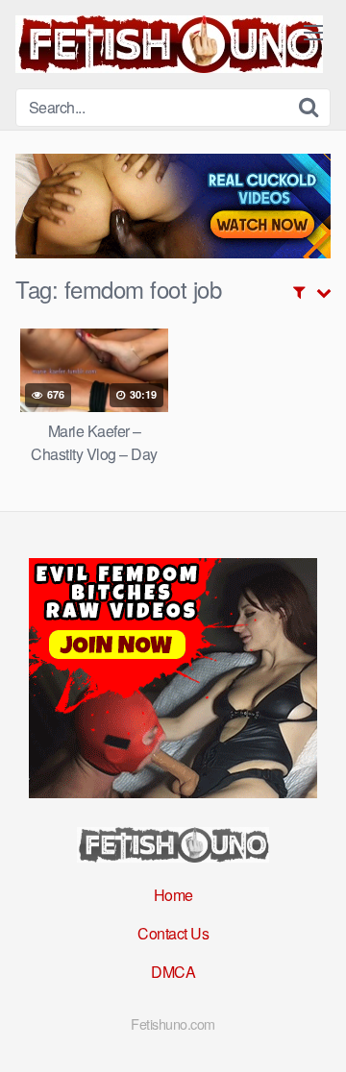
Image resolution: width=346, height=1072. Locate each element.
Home (173, 895)
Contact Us (173, 933)
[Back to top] (312, 1030)
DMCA (173, 972)
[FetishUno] (169, 44)
